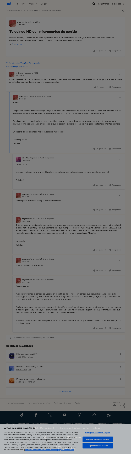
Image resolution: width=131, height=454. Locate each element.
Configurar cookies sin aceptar (97, 433)
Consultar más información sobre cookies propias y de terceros (49, 450)
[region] (65, 439)
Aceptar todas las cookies (97, 446)
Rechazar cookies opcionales (97, 439)
